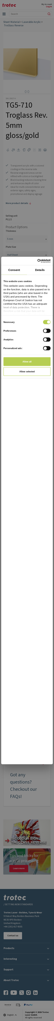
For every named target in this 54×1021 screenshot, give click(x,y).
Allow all (27, 361)
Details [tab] (40, 269)
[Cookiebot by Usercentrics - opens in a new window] (38, 261)
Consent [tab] (14, 269)
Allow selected (27, 371)
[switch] (47, 331)
